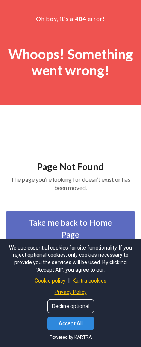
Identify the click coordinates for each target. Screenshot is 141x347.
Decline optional (70, 306)
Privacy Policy (71, 292)
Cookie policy (51, 281)
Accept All (71, 323)
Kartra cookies (89, 281)
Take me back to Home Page (70, 228)
